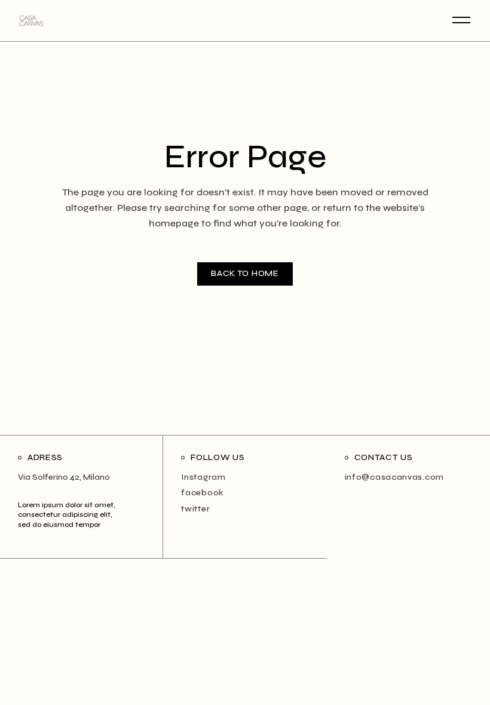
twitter (195, 509)
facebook (202, 493)
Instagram (203, 477)
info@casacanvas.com (394, 477)
